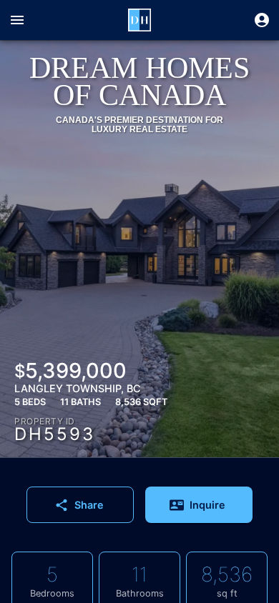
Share (89, 505)
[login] (262, 20)
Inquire (207, 505)
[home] (139, 20)
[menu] (17, 20)
